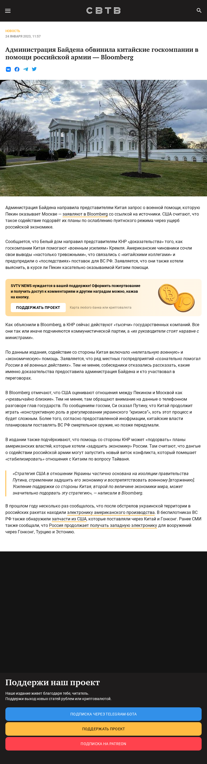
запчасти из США (69, 518)
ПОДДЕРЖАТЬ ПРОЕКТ (38, 307)
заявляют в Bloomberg (85, 214)
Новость (12, 31)
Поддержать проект (103, 729)
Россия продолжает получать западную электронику (103, 525)
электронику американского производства (111, 512)
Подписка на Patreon (103, 744)
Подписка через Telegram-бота (103, 714)
